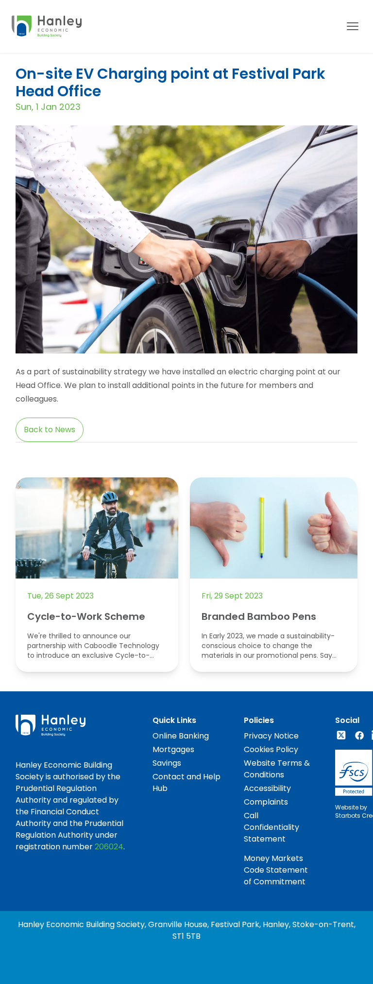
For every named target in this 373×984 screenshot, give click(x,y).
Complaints (266, 802)
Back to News (49, 429)
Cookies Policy (271, 749)
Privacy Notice (271, 735)
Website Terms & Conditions (277, 768)
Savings (167, 763)
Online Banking (181, 735)
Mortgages (173, 749)
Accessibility (267, 788)
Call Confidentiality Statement (271, 827)
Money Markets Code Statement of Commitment (276, 870)
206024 (109, 846)
